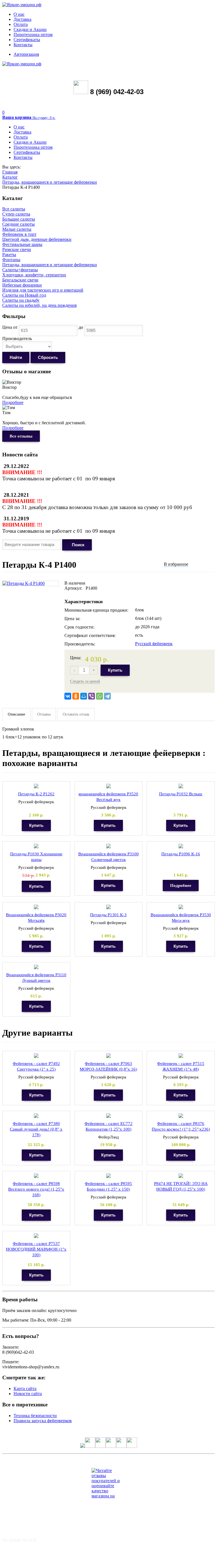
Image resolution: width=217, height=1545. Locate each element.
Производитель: (79, 643)
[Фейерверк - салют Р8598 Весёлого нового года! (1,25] (36, 1175)
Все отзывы (21, 436)
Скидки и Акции (30, 29)
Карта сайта (25, 1388)
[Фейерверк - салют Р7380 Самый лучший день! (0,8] (36, 1115)
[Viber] (91, 696)
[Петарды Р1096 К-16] (181, 846)
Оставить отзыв (76, 714)
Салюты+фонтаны (20, 269)
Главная (10, 172)
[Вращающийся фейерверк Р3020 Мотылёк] (36, 907)
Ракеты (9, 254)
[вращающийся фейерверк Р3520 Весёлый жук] (108, 786)
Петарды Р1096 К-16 (180, 854)
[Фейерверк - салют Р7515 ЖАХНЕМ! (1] (181, 1055)
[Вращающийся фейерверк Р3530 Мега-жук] (181, 907)
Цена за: (72, 618)
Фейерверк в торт (19, 234)
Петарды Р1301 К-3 (108, 915)
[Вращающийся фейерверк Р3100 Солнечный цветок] (108, 846)
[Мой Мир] (83, 696)
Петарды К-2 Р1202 (36, 794)
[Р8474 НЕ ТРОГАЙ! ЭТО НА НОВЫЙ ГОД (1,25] (181, 1175)
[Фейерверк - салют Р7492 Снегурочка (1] (36, 1055)
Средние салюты (18, 224)
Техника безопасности (35, 1415)
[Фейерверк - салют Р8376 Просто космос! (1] (181, 1115)
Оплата (21, 24)
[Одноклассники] (75, 696)
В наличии (74, 583)
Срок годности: (79, 627)
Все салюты (13, 209)
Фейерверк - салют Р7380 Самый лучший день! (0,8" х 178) (36, 1129)
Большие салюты (18, 219)
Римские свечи (16, 249)
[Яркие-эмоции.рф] (21, 4)
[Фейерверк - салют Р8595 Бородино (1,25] (108, 1175)
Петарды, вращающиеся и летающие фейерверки (49, 182)
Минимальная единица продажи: (96, 610)
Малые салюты (16, 229)
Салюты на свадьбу (21, 300)
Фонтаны (11, 259)
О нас (19, 14)
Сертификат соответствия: (90, 635)
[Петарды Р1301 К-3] (108, 907)
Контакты (23, 44)
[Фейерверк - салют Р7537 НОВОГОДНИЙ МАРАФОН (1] (36, 1235)
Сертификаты (27, 39)
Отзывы (44, 714)
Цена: (75, 657)
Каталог (10, 177)
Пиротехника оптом (33, 34)
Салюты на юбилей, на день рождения (39, 305)
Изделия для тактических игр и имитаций (42, 290)
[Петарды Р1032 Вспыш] (181, 786)
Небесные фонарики (22, 285)
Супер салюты (16, 214)
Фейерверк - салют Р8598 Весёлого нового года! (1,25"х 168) (36, 1189)
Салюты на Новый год (24, 295)
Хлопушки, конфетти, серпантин (34, 274)
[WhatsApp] (99, 696)
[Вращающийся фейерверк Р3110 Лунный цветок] (36, 967)
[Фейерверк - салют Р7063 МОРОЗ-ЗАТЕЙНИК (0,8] (108, 1055)
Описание (16, 714)
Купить (115, 670)
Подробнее (12, 402)
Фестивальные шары (22, 244)
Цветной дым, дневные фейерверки (36, 239)
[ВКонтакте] (67, 696)
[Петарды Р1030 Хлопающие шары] (36, 846)
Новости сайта (28, 1393)
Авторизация (26, 54)
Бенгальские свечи (20, 280)
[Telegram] (107, 696)
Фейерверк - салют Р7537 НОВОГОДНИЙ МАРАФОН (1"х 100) (36, 1249)
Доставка (22, 19)
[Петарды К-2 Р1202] (36, 786)
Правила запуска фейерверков (43, 1420)
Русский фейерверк (154, 643)
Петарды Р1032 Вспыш (180, 794)
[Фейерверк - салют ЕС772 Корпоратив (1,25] (108, 1115)
